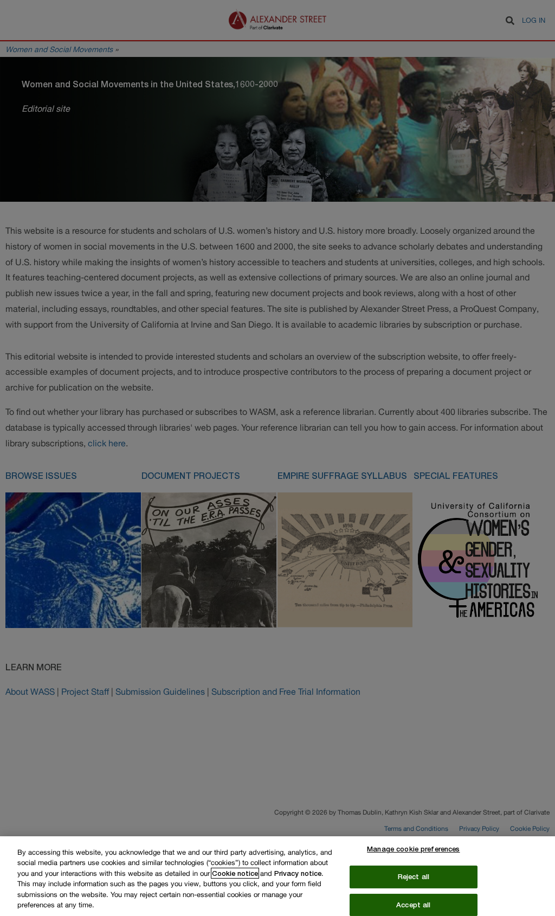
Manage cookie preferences (413, 849)
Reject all (413, 876)
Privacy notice (297, 873)
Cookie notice (235, 873)
